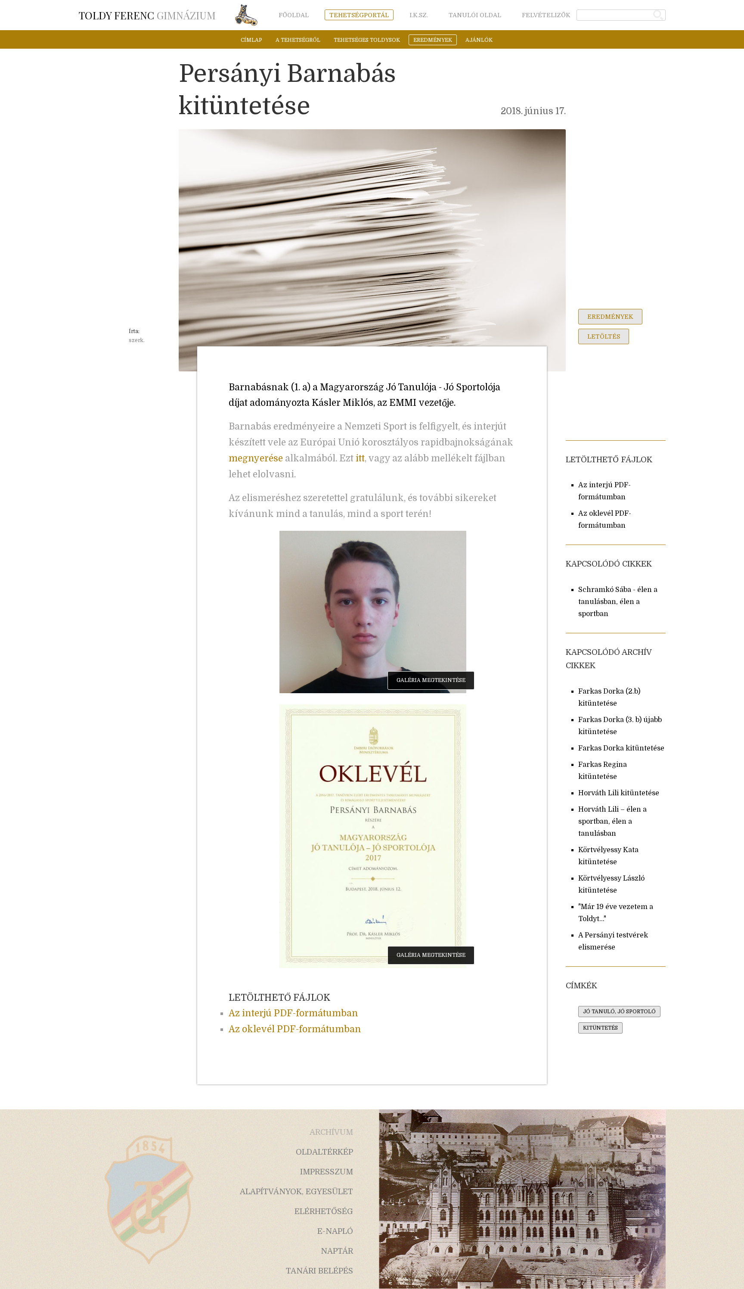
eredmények (432, 40)
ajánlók (479, 40)
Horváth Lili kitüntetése (618, 793)
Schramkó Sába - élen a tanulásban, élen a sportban (617, 602)
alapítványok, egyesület (296, 1191)
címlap (251, 40)
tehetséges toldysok (367, 40)
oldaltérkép (324, 1152)
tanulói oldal (475, 15)
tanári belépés (319, 1271)
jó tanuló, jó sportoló (619, 1012)
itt (360, 458)
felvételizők (546, 15)
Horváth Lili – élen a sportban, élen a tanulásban (612, 822)
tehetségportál (359, 15)
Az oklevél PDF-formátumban (295, 1029)
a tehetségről (298, 40)
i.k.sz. (418, 15)
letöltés (603, 336)
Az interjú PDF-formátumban (293, 1013)
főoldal (294, 15)
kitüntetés (600, 1028)
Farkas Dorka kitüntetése (621, 748)
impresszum (326, 1172)
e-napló (335, 1231)
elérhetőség (323, 1211)
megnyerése (256, 458)
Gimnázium (147, 15)
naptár (337, 1251)
